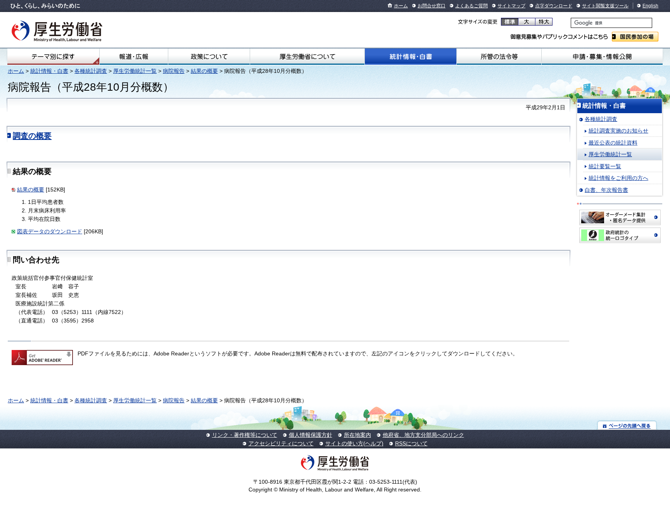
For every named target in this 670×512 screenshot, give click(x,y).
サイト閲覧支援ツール (605, 6)
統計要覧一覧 (605, 166)
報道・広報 (134, 56)
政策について (209, 56)
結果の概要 (204, 71)
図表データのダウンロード (49, 231)
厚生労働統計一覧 (135, 71)
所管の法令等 (499, 56)
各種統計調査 (90, 71)
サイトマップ (511, 6)
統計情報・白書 (410, 56)
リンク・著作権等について (244, 435)
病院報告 (174, 71)
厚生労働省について (307, 56)
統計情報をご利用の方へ (618, 178)
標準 (509, 21)
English (650, 6)
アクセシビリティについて (281, 443)
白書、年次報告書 (606, 190)
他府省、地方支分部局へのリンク (423, 435)
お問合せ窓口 (432, 6)
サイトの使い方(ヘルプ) (354, 443)
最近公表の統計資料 (613, 143)
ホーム (401, 6)
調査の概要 (32, 135)
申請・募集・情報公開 (602, 56)
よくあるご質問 (471, 6)
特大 (543, 21)
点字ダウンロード (553, 6)
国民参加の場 (635, 36)
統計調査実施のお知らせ (618, 131)
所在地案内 (357, 435)
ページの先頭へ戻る (627, 425)
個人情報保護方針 (310, 435)
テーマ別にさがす (53, 56)
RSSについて (411, 443)
